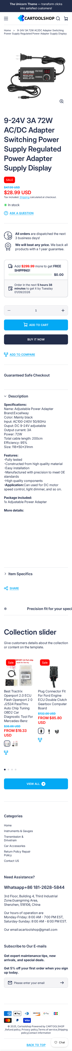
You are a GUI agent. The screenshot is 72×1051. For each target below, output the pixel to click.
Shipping (24, 197)
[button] (36, 396)
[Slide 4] (15, 769)
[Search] (58, 19)
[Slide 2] (8, 769)
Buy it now (36, 339)
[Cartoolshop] (36, 18)
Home (7, 30)
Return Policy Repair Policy (17, 853)
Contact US (11, 860)
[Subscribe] (63, 983)
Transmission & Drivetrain (13, 838)
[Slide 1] (5, 769)
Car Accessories (14, 846)
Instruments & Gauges (18, 831)
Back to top (36, 1045)
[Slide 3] (12, 769)
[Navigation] (6, 19)
